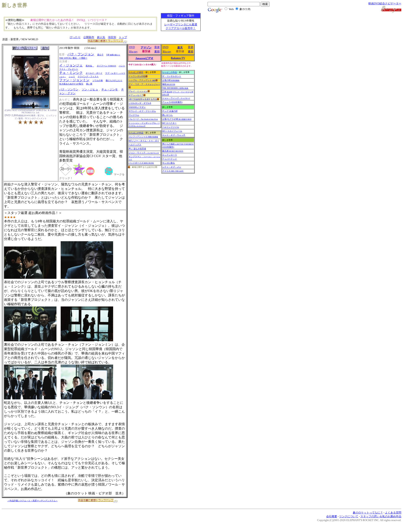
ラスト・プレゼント (68, 69)
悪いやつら (167, 115)
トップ (123, 37)
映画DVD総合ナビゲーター (384, 3)
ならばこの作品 (136, 133)
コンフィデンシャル (143, 137)
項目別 (112, 37)
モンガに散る (168, 163)
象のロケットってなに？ (368, 512)
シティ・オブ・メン (171, 167)
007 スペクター (169, 123)
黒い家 (89, 84)
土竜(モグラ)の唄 (176, 119)
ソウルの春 (97, 80)
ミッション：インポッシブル (144, 124)
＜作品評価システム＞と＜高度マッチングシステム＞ (32, 500)
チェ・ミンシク (71, 72)
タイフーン (106, 66)
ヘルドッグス (135, 144)
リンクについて (348, 516)
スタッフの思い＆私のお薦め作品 (380, 516)
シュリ (72, 76)
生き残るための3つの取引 (71, 84)
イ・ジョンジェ (71, 65)
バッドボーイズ (141, 163)
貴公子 (100, 54)
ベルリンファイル (170, 127)
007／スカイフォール (172, 131)
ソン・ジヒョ (90, 89)
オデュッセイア (136, 95)
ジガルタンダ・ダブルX (140, 103)
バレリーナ (143, 119)
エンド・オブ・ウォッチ (173, 135)
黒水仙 (90, 66)
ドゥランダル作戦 (137, 76)
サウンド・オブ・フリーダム (142, 111)
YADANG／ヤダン (137, 107)
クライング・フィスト (88, 76)
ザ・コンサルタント (171, 76)
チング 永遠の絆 (170, 111)
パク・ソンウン (68, 89)
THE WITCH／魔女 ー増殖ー (73, 58)
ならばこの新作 (136, 72)
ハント (122, 66)
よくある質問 (393, 512)
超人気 (101, 37)
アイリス (173, 171)
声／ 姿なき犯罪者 (137, 148)
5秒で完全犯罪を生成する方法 (143, 99)
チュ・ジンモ (109, 89)
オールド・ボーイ (94, 73)
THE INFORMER (175, 88)
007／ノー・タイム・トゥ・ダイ (144, 140)
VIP (113, 54)
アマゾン (146, 47)
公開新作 (88, 37)
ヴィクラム (134, 115)
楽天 (180, 47)
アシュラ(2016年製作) (172, 102)
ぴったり (75, 37)
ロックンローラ (169, 155)
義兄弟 (172, 151)
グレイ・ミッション (138, 91)
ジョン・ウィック (144, 152)
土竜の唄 (170, 80)
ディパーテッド (169, 159)
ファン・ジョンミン (74, 80)
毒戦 (168, 84)
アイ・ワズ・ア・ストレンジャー (144, 84)
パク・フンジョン (80, 54)
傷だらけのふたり (114, 80)
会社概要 (331, 516)
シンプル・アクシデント (142, 80)
